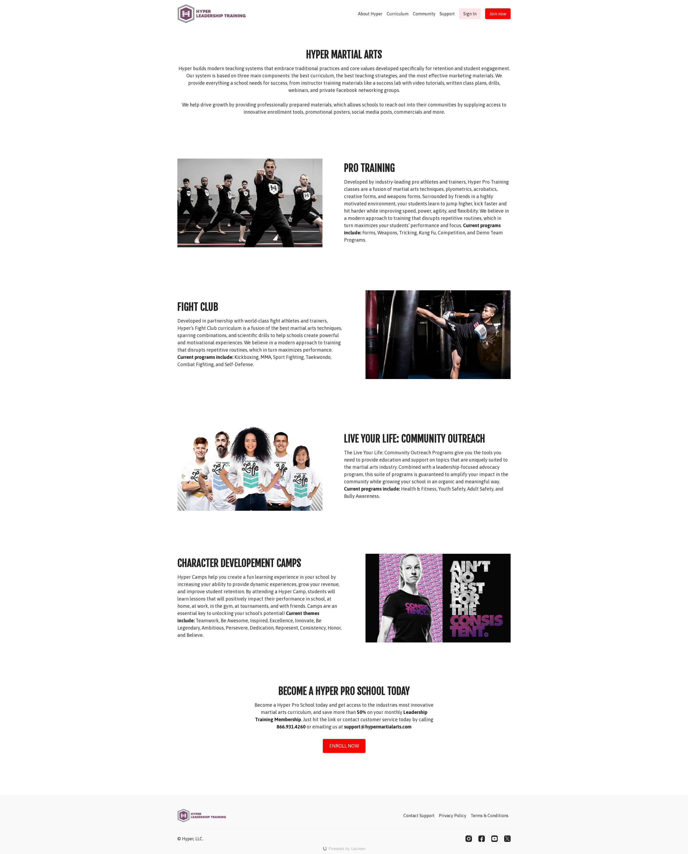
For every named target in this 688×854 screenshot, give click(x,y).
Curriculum (397, 13)
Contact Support (419, 815)
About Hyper (370, 13)
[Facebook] (481, 838)
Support (447, 13)
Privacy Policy (452, 815)
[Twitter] (507, 838)
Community (424, 13)
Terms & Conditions (489, 815)
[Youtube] (494, 838)
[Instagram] (468, 838)
